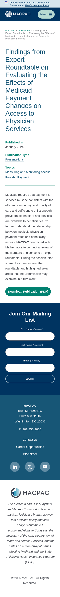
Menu (43, 14)
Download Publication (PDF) (28, 291)
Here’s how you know (37, 5)
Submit (30, 378)
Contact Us (30, 439)
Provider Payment (17, 177)
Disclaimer (30, 454)
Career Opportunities (30, 447)
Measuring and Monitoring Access (27, 172)
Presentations (14, 159)
